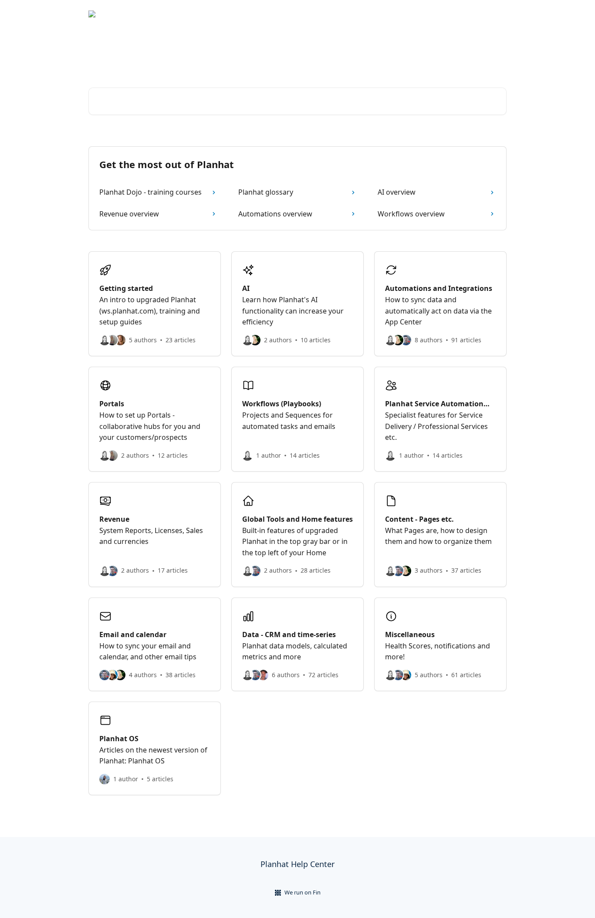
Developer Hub (454, 14)
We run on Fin (302, 892)
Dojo (494, 14)
